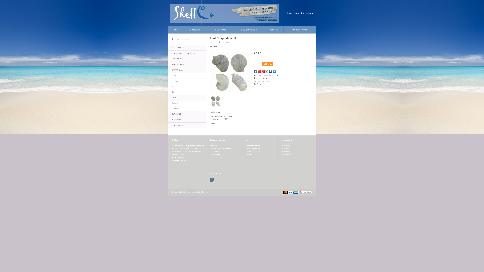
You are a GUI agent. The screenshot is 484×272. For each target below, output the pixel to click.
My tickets (285, 151)
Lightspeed (204, 192)
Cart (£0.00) (294, 13)
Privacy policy (215, 155)
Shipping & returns (253, 149)
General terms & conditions (220, 149)
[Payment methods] (285, 192)
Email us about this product (267, 75)
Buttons (175, 103)
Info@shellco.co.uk (182, 160)
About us (274, 30)
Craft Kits (175, 108)
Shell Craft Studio (249, 30)
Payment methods (253, 146)
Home (175, 30)
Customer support (300, 30)
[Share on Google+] (259, 71)
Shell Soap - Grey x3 (223, 42)
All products (194, 30)
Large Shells (177, 59)
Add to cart (268, 64)
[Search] (173, 39)
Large (174, 75)
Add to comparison (264, 81)
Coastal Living (178, 125)
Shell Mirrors (178, 47)
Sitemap (249, 155)
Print (259, 84)
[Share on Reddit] (266, 71)
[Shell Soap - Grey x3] (230, 72)
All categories (220, 30)
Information (215, 112)
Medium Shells (178, 64)
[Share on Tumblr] (270, 71)
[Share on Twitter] (274, 71)
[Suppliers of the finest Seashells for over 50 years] (228, 13)
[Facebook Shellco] (212, 180)
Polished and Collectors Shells (185, 53)
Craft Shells (177, 70)
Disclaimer (214, 151)
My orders (285, 149)
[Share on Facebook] (255, 71)
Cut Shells (176, 114)
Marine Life (176, 119)
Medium (175, 81)
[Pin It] (263, 71)
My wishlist (286, 155)
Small (174, 86)
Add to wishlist (262, 78)
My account (308, 13)
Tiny (173, 92)
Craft (174, 97)
